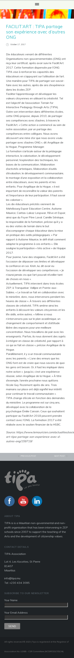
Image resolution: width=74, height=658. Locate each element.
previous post (28, 456)
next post (59, 456)
